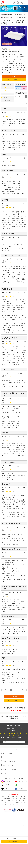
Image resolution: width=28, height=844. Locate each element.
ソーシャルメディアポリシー (7, 828)
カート (22, 3)
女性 (24, 88)
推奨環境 (21, 819)
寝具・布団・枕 (8, 13)
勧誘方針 (7, 831)
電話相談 (18, 3)
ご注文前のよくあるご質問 (10, 761)
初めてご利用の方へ (8, 753)
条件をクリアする (22, 103)
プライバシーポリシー (21, 816)
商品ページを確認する (14, 79)
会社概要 (7, 825)
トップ (2, 13)
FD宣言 (21, 831)
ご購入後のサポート (8, 765)
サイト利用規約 (7, 819)
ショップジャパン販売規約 (7, 816)
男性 (17, 88)
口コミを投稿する (14, 76)
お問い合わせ (6, 773)
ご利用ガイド (6, 757)
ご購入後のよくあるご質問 (9, 769)
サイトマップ (7, 822)
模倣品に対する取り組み (21, 828)
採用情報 (7, 834)
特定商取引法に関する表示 (21, 825)
